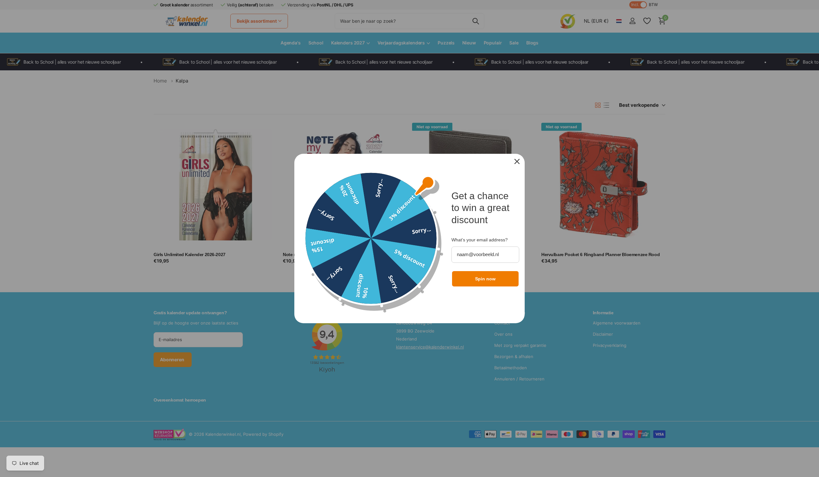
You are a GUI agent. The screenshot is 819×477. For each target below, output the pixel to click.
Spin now (485, 278)
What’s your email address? (479, 239)
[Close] (517, 161)
